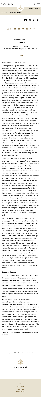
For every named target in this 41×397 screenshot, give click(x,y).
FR (23, 29)
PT (34, 29)
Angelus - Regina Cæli (9, 12)
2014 (20, 12)
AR (8, 29)
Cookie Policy (21, 389)
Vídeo (20, 55)
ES (19, 29)
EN (15, 29)
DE (11, 29)
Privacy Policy (20, 391)
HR (27, 29)
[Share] (37, 20)
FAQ (20, 384)
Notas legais (20, 386)
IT (30, 29)
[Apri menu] (38, 4)
